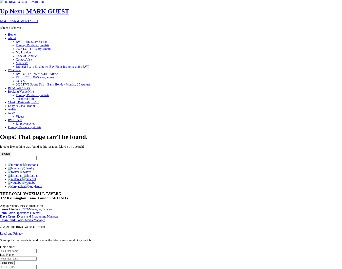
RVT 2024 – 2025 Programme (35, 77)
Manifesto (22, 63)
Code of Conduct (26, 56)
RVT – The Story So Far (31, 41)
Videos (20, 116)
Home (12, 34)
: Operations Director (20, 213)
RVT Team (15, 120)
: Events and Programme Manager (29, 216)
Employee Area (25, 123)
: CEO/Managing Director (26, 209)
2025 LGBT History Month (33, 48)
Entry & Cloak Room (21, 105)
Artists (12, 109)
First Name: (7, 247)
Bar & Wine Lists (19, 88)
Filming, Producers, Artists (32, 45)
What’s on (14, 70)
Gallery (20, 81)
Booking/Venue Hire (21, 91)
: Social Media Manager (22, 220)
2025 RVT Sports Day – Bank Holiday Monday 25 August (53, 84)
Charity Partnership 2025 (23, 102)
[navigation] (171, 77)
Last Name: (7, 254)
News (11, 113)
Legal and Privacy (11, 233)
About (12, 38)
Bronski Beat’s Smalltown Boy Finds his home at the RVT (52, 66)
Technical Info (25, 98)
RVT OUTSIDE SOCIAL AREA (37, 73)
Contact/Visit (24, 59)
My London (23, 52)
